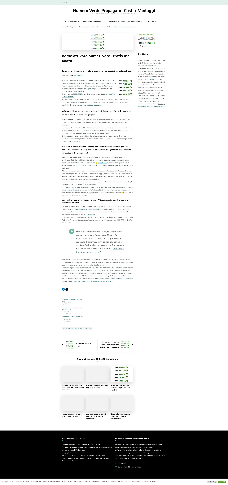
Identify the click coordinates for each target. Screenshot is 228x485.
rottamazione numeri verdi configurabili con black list (120, 387)
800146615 (78, 75)
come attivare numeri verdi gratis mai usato (77, 328)
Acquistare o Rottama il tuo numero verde (124, 21)
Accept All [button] (222, 482)
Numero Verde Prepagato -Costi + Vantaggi (114, 10)
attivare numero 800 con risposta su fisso (97, 386)
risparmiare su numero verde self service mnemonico (120, 416)
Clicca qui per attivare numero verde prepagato (83, 21)
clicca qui (76, 165)
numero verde (69, 190)
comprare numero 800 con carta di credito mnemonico (96, 416)
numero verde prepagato (82, 89)
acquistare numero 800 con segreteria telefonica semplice (73, 387)
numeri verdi (151, 79)
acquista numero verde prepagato (88, 209)
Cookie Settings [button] (212, 482)
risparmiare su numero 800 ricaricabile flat (72, 415)
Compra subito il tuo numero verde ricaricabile (116, 279)
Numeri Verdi (151, 21)
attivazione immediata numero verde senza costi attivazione (89, 281)
